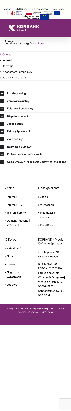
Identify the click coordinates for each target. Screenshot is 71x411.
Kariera (11, 264)
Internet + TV (14, 204)
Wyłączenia (47, 204)
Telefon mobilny (16, 212)
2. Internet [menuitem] (6, 60)
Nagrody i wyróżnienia (14, 274)
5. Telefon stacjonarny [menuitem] (13, 77)
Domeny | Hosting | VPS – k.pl (18, 223)
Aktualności (14, 248)
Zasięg (44, 197)
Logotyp (12, 284)
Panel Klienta (47, 225)
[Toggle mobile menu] (64, 26)
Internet (12, 197)
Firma (10, 256)
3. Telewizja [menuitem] (6, 66)
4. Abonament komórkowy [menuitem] (16, 72)
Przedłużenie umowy (48, 215)
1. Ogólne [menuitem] (5, 54)
